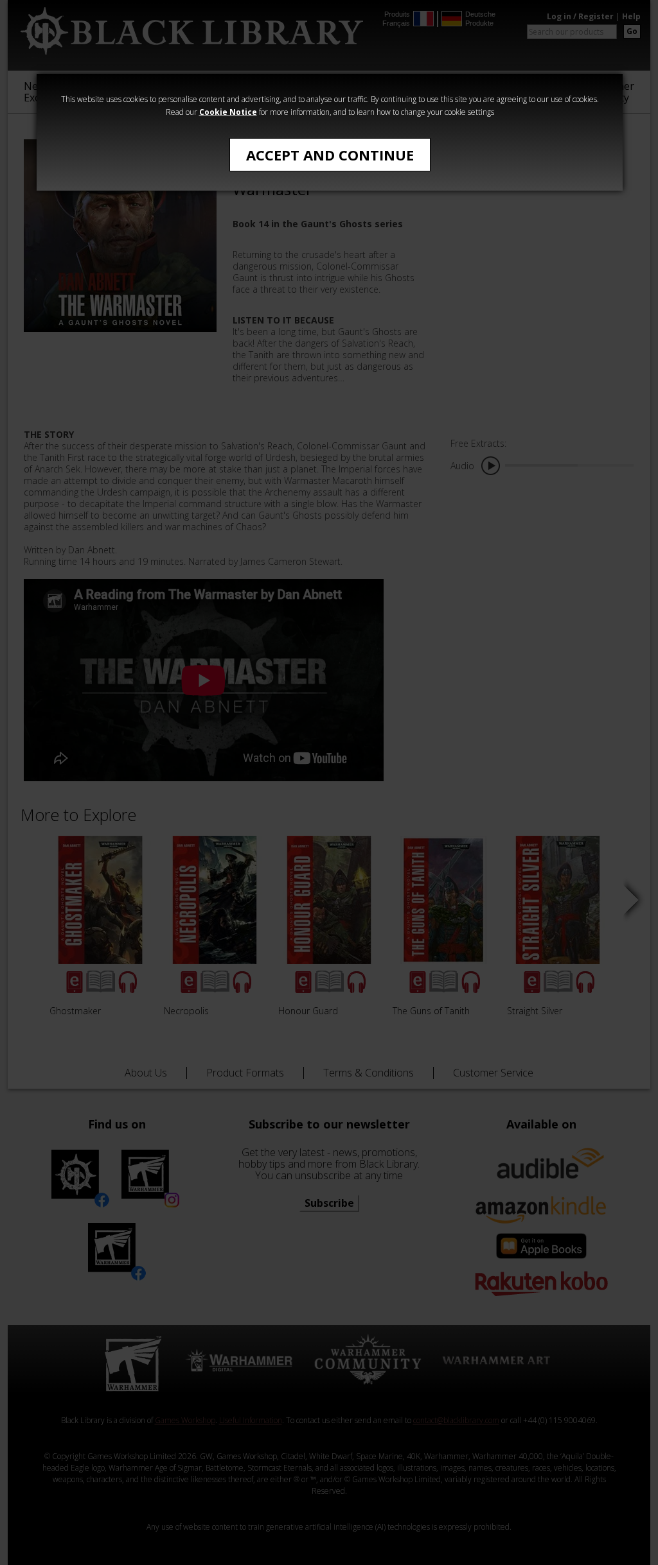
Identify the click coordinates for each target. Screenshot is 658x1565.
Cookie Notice (228, 112)
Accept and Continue (330, 154)
